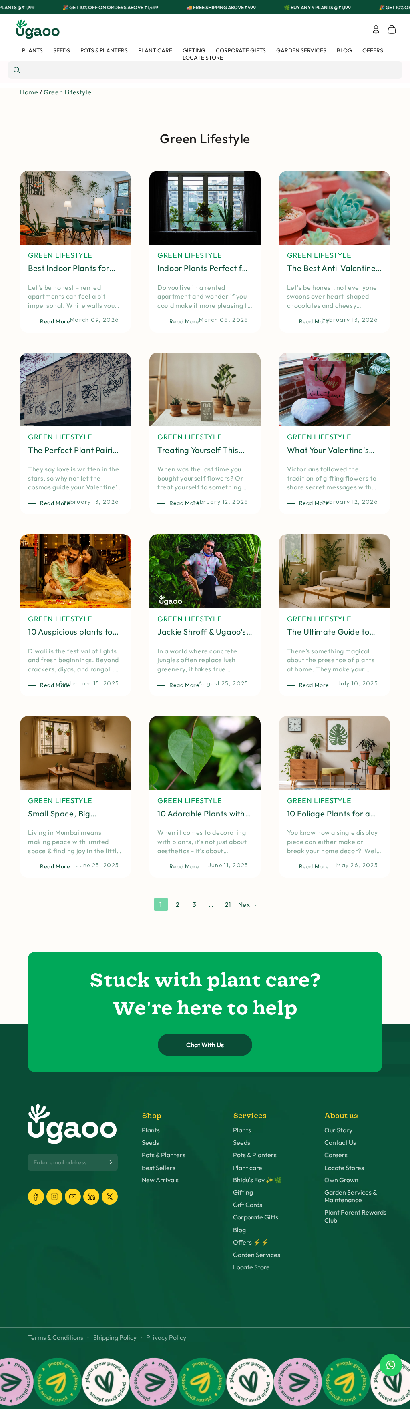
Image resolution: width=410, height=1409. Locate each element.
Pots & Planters (163, 1155)
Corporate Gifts (255, 1217)
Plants (151, 1130)
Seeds (150, 1142)
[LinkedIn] (91, 1197)
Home (29, 92)
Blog (239, 1230)
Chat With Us (205, 1045)
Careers (336, 1155)
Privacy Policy (166, 1337)
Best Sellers (158, 1168)
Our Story (338, 1130)
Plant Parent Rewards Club (355, 1216)
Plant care (247, 1168)
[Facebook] (36, 1197)
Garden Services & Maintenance (350, 1196)
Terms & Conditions (55, 1337)
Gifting (243, 1192)
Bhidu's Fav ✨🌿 (257, 1180)
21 (228, 904)
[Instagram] (54, 1197)
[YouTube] (73, 1197)
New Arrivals (160, 1180)
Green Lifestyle (67, 92)
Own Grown (341, 1180)
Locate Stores (344, 1168)
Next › (247, 904)
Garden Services (256, 1255)
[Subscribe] (109, 1162)
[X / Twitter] (110, 1197)
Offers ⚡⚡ (251, 1242)
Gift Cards (247, 1205)
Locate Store (251, 1267)
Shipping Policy (115, 1337)
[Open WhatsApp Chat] (391, 1365)
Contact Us (340, 1142)
